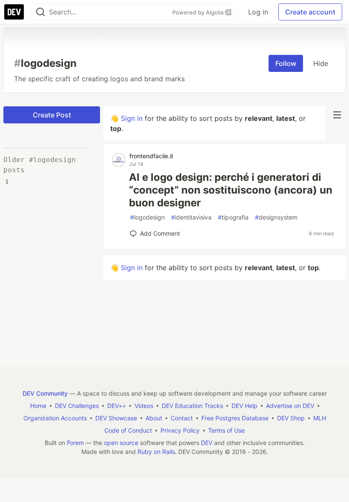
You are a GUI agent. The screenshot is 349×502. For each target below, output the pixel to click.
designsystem (276, 217)
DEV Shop (291, 418)
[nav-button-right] (337, 114)
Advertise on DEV (290, 405)
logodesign (147, 217)
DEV (206, 442)
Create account (310, 12)
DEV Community (45, 393)
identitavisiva (191, 217)
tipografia (233, 217)
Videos (143, 405)
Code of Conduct (128, 430)
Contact (182, 418)
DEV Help (244, 405)
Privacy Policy (180, 430)
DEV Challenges (77, 405)
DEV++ (116, 405)
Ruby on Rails (156, 451)
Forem (75, 442)
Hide (320, 63)
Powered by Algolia (198, 12)
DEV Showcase (116, 418)
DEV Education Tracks (192, 405)
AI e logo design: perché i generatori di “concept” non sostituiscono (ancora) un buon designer (230, 190)
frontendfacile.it (151, 156)
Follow (285, 63)
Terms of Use (226, 430)
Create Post (52, 115)
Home (38, 405)
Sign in (132, 118)
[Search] (40, 12)
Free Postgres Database (235, 418)
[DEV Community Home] (14, 11)
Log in (258, 12)
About (154, 418)
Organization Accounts (55, 418)
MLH (319, 418)
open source (121, 442)
